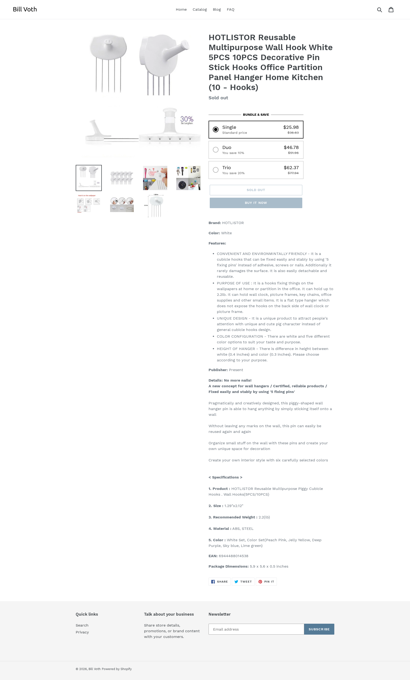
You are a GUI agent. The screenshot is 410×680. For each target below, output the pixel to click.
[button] (256, 129)
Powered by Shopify (117, 669)
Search (82, 625)
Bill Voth (95, 669)
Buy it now (256, 203)
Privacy (82, 632)
